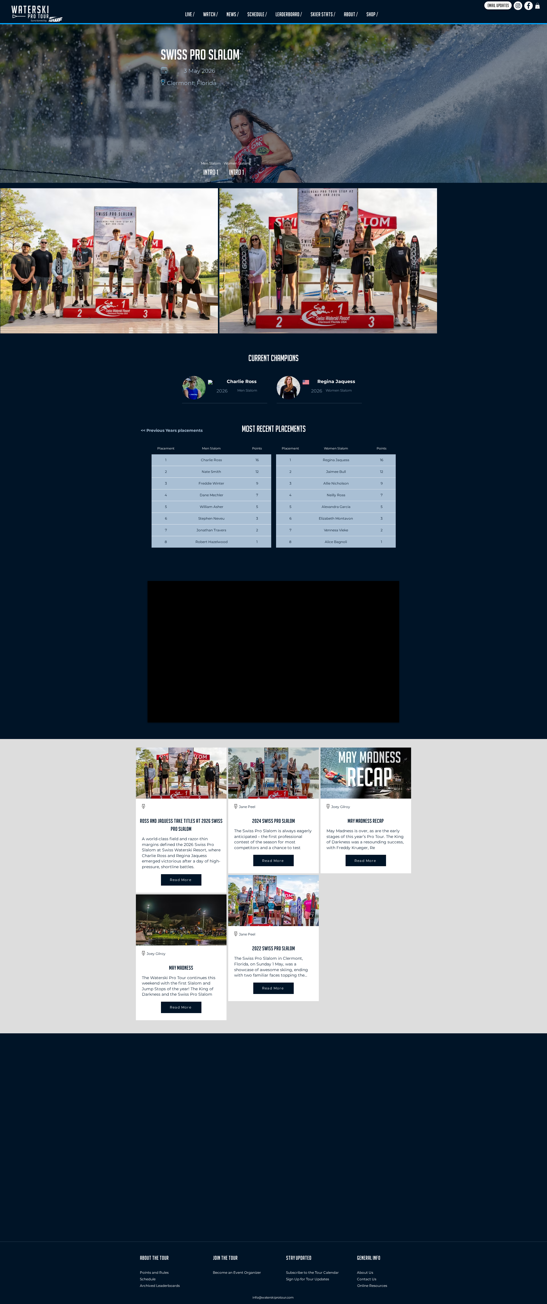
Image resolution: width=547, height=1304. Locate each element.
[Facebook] (528, 5)
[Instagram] (518, 5)
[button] (498, 5)
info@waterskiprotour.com (273, 1297)
